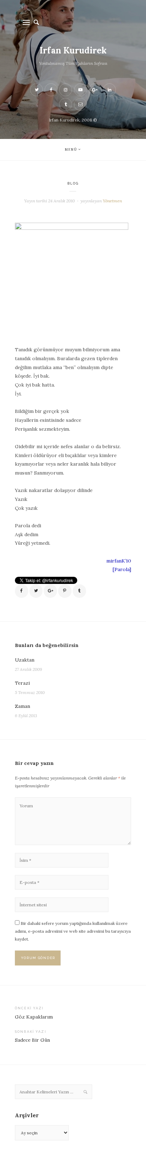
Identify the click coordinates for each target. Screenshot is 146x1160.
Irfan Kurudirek (73, 50)
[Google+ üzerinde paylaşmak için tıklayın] (50, 591)
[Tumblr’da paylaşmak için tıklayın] (79, 591)
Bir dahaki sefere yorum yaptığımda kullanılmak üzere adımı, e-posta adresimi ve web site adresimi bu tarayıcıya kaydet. (73, 931)
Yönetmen (112, 200)
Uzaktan (24, 660)
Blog (73, 183)
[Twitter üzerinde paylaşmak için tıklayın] (36, 591)
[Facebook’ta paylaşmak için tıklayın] (21, 591)
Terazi (22, 683)
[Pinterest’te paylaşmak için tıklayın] (65, 591)
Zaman (22, 706)
